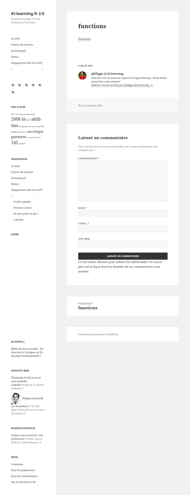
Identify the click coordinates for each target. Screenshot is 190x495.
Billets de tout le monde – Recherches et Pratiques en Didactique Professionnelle (27, 352)
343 (19, 132)
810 (22, 132)
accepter (22, 144)
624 (36, 137)
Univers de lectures (22, 44)
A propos (19, 219)
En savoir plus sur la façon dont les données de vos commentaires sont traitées (120, 266)
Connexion (17, 464)
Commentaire (88, 158)
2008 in (18, 119)
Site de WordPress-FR (23, 482)
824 (30, 126)
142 (14, 143)
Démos (15, 56)
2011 (29, 120)
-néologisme (23, 126)
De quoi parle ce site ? (26, 213)
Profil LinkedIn (22, 201)
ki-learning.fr (18, 50)
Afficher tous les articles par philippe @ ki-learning (120, 85)
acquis (38, 126)
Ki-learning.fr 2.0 (27, 13)
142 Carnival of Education (25, 114)
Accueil (15, 38)
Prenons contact (23, 207)
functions (84, 39)
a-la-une (31, 137)
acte (33, 126)
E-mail (83, 223)
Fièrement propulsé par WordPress (98, 334)
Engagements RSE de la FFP (26, 63)
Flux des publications (23, 470)
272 (25, 132)
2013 (13, 114)
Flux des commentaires (24, 476)
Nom (82, 208)
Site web (84, 239)
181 (39, 137)
